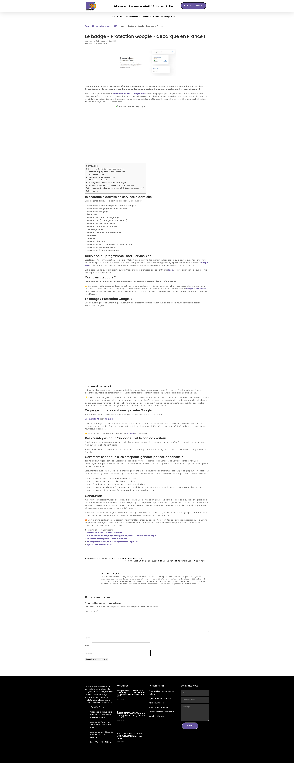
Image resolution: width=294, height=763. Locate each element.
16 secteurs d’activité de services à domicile (106, 169)
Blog (171, 6)
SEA (122, 17)
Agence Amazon (156, 703)
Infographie (166, 17)
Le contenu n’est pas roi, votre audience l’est (108, 538)
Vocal (156, 17)
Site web (88, 653)
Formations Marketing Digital (161, 711)
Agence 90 (89, 26)
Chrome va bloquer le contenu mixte (104, 532)
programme (140, 93)
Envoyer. (190, 726)
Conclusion (93, 191)
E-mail (88, 645)
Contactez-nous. (193, 5)
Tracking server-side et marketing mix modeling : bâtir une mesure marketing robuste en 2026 (131, 714)
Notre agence (120, 6)
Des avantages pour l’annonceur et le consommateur (111, 185)
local (170, 270)
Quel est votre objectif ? (140, 6)
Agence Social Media (158, 707)
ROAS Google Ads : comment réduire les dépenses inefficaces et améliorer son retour (130, 736)
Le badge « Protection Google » (101, 177)
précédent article (121, 93)
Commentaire (91, 611)
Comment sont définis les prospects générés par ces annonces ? (116, 188)
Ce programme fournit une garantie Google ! (107, 182)
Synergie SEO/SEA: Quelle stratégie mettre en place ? (112, 541)
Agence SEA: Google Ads (160, 698)
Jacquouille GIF (92, 419)
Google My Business (196, 288)
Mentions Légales (156, 716)
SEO (113, 17)
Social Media (132, 17)
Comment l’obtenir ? (99, 180)
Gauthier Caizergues (96, 41)
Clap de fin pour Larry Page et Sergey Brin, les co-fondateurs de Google (121, 535)
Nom (87, 638)
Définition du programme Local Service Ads (106, 172)
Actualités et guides (104, 26)
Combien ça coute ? (96, 174)
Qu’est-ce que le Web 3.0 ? (99, 544)
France (130, 433)
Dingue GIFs (110, 419)
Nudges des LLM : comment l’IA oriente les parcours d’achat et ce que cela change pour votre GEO (131, 693)
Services (160, 6)
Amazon (147, 17)
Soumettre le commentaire (96, 659)
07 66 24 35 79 (97, 707)
